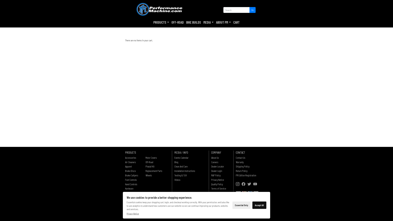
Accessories (130, 157)
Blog (176, 162)
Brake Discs (130, 170)
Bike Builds (193, 22)
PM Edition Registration (246, 175)
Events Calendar (181, 157)
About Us (215, 157)
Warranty (240, 162)
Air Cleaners (130, 162)
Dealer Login (216, 170)
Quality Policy (217, 184)
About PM (222, 22)
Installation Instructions (184, 170)
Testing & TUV (180, 175)
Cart (236, 22)
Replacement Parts (154, 170)
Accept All (259, 205)
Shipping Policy (242, 166)
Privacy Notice (217, 179)
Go (252, 9)
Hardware (129, 188)
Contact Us (240, 157)
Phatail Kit (150, 166)
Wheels (149, 175)
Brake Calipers (131, 175)
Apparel (128, 166)
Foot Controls (131, 179)
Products (159, 22)
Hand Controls (131, 184)
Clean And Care (181, 166)
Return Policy (241, 170)
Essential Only (241, 205)
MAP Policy (216, 175)
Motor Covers (151, 157)
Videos (177, 179)
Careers (214, 162)
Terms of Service (218, 188)
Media (207, 22)
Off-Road (177, 22)
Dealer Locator (217, 166)
